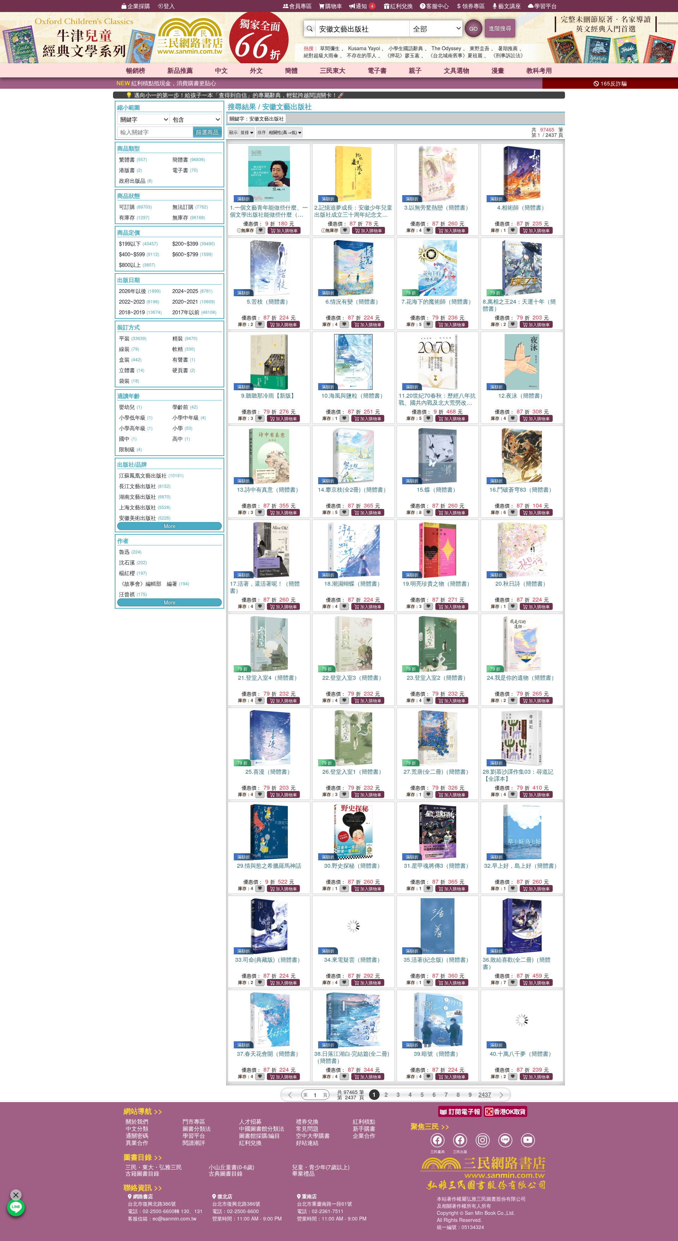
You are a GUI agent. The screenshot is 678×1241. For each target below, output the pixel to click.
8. (519, 304)
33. (269, 959)
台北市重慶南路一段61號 (324, 1203)
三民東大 (332, 70)
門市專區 (194, 1121)
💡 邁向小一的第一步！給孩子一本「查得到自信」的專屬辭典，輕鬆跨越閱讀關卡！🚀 (206, 95)
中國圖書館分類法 (261, 1128)
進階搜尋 (500, 28)
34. (353, 959)
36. (517, 963)
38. (351, 1057)
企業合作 (364, 1135)
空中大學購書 (313, 1135)
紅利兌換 (401, 6)
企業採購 (138, 6)
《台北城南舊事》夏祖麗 (455, 55)
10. (353, 395)
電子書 (377, 70)
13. (269, 489)
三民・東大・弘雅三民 (153, 1167)
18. (353, 583)
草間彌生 (330, 48)
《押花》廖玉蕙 (402, 55)
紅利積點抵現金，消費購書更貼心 (166, 83)
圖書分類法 (197, 1128)
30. (353, 865)
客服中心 (437, 6)
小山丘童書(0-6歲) (231, 1167)
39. (437, 1053)
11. (437, 402)
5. (269, 301)
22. (353, 677)
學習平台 (545, 6)
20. (521, 583)
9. (269, 395)
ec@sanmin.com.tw (174, 1218)
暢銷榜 (135, 70)
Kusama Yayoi (364, 48)
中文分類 (137, 1128)
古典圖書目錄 (226, 1173)
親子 (415, 70)
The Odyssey (446, 48)
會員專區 (300, 6)
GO (473, 28)
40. (522, 1053)
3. (437, 207)
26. (353, 771)
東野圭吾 (479, 48)
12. (522, 395)
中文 (221, 70)
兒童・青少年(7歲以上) (321, 1167)
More (170, 525)
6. (353, 301)
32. (522, 865)
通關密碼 (137, 1135)
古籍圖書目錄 (142, 1173)
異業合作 (137, 1142)
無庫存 (247, 230)
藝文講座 (509, 6)
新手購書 (364, 1128)
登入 (169, 6)
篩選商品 (207, 132)
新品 (180, 70)
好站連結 (307, 1142)
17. (265, 587)
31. (437, 865)
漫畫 (498, 70)
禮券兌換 (307, 1121)
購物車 (333, 6)
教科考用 (539, 70)
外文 (256, 70)
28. (518, 775)
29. (269, 865)
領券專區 (473, 6)
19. (437, 583)
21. (269, 677)
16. (521, 489)
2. (353, 214)
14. (353, 489)
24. (522, 677)
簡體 (291, 70)
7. (438, 301)
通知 (365, 6)
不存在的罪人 (361, 55)
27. (437, 771)
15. (437, 489)
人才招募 (250, 1121)
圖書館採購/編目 (259, 1135)
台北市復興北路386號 (152, 1203)
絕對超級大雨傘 (321, 55)
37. (269, 1053)
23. (438, 677)
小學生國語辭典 (405, 48)
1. (269, 214)
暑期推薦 (508, 48)
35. (437, 959)
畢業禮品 (303, 1173)
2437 (484, 1094)
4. (522, 207)
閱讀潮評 (194, 1142)
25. (269, 771)
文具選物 (456, 70)
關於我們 (137, 1121)
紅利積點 (364, 1121)
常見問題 (307, 1128)
